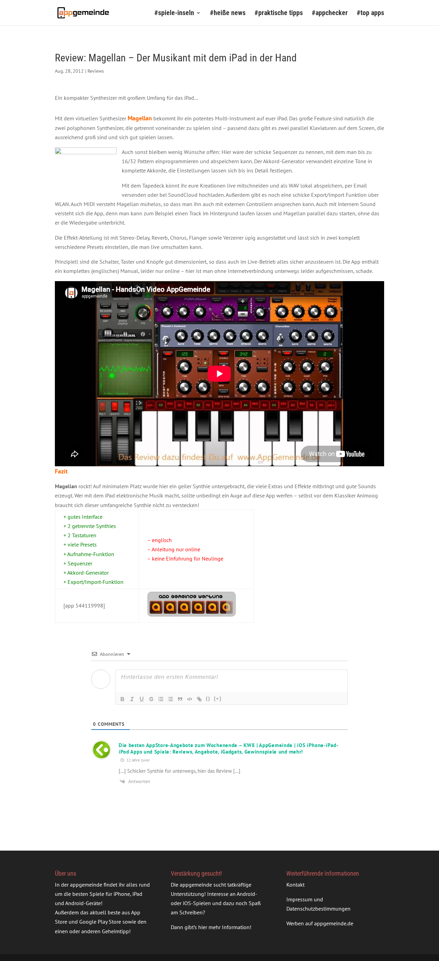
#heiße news (228, 13)
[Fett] (122, 699)
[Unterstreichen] (141, 699)
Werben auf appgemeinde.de (319, 923)
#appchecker (330, 13)
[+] (218, 698)
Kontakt (295, 884)
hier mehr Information (224, 927)
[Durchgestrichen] (151, 699)
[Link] (199, 699)
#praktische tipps (278, 13)
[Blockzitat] (180, 699)
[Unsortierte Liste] (170, 699)
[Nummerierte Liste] (161, 699)
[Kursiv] (132, 699)
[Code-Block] (189, 699)
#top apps (370, 13)
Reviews (95, 71)
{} (208, 698)
